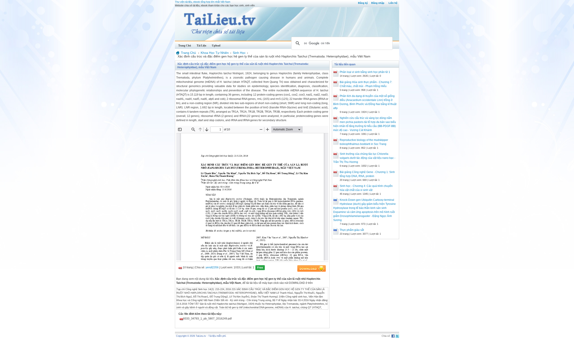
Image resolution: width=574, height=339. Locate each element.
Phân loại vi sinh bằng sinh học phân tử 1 (365, 72)
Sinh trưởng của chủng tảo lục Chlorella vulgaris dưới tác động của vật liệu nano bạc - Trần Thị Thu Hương (364, 158)
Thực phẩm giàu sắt (352, 230)
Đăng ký (363, 3)
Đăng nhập (377, 3)
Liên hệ (393, 3)
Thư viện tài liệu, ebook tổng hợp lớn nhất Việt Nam (202, 1)
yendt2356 (212, 267)
